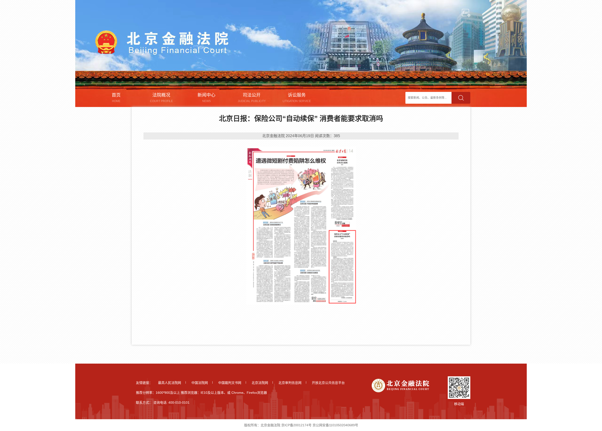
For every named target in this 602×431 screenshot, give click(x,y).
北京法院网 (260, 383)
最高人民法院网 (169, 383)
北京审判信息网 (289, 383)
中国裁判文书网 (229, 383)
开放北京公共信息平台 (328, 383)
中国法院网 (199, 383)
